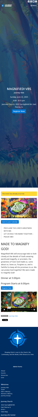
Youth (3, 389)
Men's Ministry (5, 391)
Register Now (19, 111)
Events (3, 373)
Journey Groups (6, 396)
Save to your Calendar (10, 222)
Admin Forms (17, 367)
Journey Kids (13, 316)
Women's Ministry (6, 393)
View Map (4, 412)
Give (2, 377)
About (3, 371)
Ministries (4, 375)
